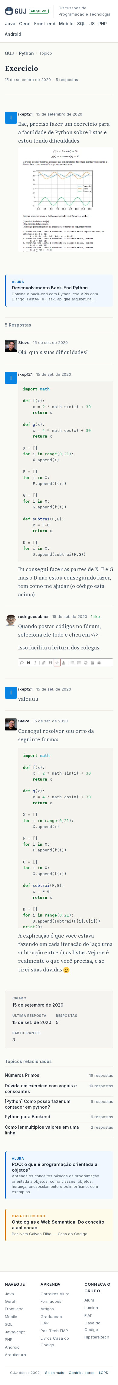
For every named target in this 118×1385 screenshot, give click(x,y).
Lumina (91, 1307)
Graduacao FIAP (51, 1319)
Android (13, 34)
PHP (102, 23)
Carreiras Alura (55, 1293)
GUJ (9, 53)
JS (92, 23)
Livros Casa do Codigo (55, 1341)
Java (10, 23)
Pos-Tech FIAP (54, 1330)
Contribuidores (81, 1373)
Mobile (66, 23)
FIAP (88, 1315)
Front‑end (44, 23)
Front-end (14, 1308)
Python (26, 53)
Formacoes (51, 1301)
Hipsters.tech (96, 1337)
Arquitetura (15, 1354)
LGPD (103, 1373)
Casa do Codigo (92, 1326)
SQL (81, 23)
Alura (89, 1300)
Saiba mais (54, 1373)
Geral (25, 23)
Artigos (47, 1308)
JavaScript (15, 1331)
